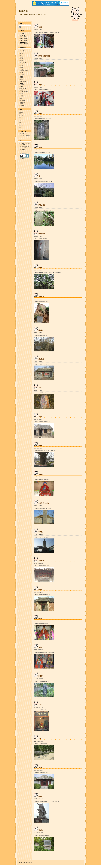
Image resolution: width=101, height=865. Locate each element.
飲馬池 (41, 147)
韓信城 (41, 830)
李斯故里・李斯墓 (44, 503)
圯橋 (40, 738)
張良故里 (41, 561)
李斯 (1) (21, 120)
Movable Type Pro (28, 862)
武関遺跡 (41, 296)
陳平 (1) (21, 125)
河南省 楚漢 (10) (24, 40)
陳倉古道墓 (42, 205)
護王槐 (41, 267)
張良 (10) (21, 115)
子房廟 (41, 589)
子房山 (41, 705)
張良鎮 (41, 532)
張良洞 (41, 388)
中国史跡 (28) (22, 35)
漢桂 (40, 176)
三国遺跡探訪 (22, 149)
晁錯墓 (41, 330)
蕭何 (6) (21, 124)
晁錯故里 (41, 359)
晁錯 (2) (21, 117)
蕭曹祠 (41, 27)
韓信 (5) (21, 127)
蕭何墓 (41, 84)
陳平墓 (41, 676)
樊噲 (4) (21, 122)
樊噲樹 (41, 445)
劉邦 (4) (21, 113)
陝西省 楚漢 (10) (24, 43)
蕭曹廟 (41, 647)
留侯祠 (41, 767)
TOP (34, 22)
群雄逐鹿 (23, 11)
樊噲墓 (41, 113)
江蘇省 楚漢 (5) (24, 38)
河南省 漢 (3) (23, 42)
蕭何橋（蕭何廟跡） (45, 56)
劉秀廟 (41, 618)
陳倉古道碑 (42, 234)
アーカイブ (58, 857)
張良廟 (41, 416)
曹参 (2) (21, 119)
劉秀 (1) (21, 112)
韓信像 (41, 796)
